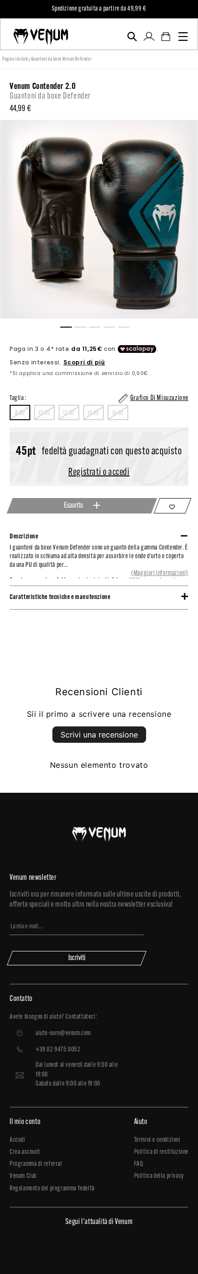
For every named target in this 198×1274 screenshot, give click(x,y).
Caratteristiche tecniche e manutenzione (60, 597)
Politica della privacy (159, 1176)
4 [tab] (113, 326)
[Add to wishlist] (173, 505)
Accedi (17, 1140)
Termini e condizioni (157, 1140)
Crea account (25, 1152)
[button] (132, 36)
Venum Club (23, 1176)
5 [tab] (128, 326)
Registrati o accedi (98, 472)
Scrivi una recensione (99, 734)
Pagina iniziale (15, 59)
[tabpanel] (99, 219)
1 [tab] (70, 326)
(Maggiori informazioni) (159, 573)
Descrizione (24, 536)
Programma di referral (36, 1164)
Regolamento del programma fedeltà (52, 1188)
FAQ (138, 1164)
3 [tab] (99, 326)
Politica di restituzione (161, 1152)
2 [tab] (84, 326)
